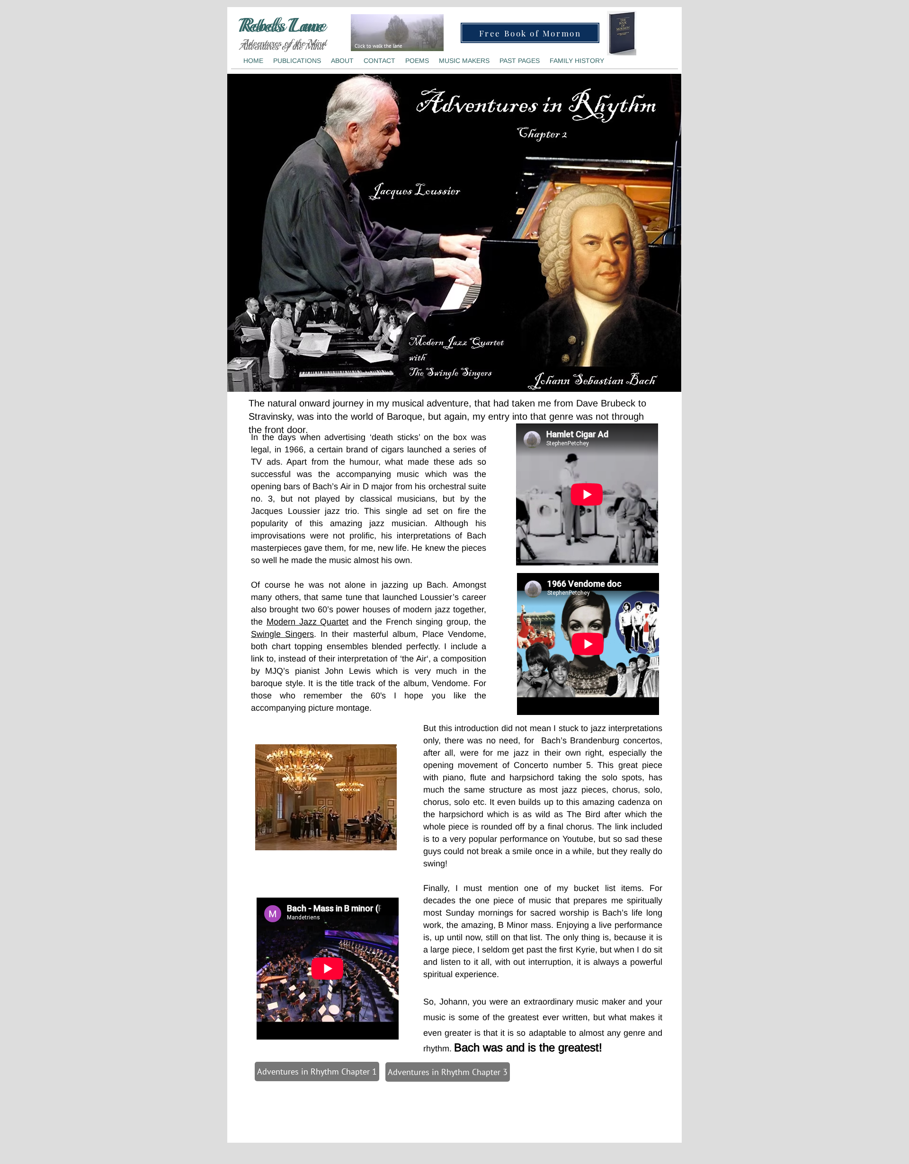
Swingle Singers (282, 634)
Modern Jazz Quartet (308, 621)
